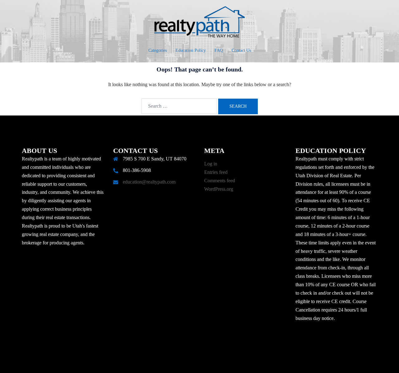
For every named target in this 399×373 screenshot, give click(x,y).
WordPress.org (218, 189)
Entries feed (216, 172)
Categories (157, 50)
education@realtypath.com (149, 181)
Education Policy (190, 50)
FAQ (218, 50)
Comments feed (219, 180)
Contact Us (241, 50)
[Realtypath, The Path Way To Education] (199, 23)
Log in (210, 163)
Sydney (168, 362)
